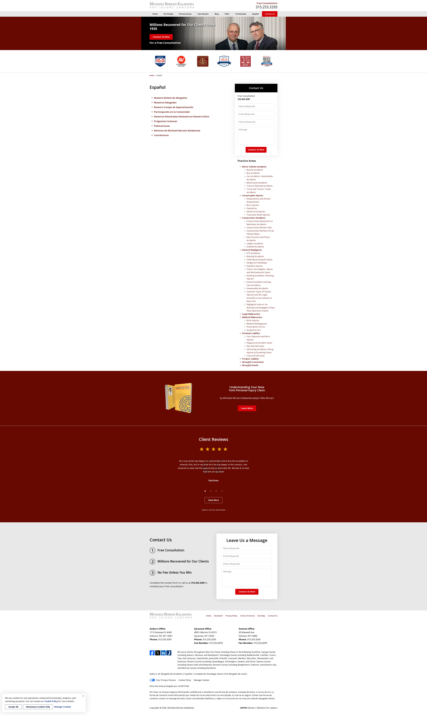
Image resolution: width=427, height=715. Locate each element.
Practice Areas (185, 14)
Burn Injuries (253, 205)
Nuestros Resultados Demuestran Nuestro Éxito (181, 116)
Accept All (13, 706)
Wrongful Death (250, 365)
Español (255, 14)
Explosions (252, 208)
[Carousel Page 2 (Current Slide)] (211, 491)
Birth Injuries (253, 320)
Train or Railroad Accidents (260, 185)
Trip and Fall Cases (256, 355)
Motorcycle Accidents (257, 182)
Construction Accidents (253, 217)
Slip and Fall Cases (255, 346)
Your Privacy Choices (166, 680)
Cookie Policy (184, 680)
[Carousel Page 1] (205, 491)
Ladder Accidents (255, 243)
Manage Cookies (201, 680)
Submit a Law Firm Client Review (213, 510)
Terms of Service (247, 616)
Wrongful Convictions (253, 362)
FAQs (227, 14)
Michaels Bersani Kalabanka (180, 707)
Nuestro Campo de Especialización (173, 107)
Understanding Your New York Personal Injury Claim (247, 388)
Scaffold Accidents (255, 246)
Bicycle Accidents (255, 169)
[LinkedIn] (163, 653)
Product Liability (250, 358)
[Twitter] (157, 653)
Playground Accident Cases (259, 342)
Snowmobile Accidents (257, 288)
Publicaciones (162, 125)
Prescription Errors (256, 326)
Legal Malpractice (251, 314)
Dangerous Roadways (257, 262)
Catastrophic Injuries (252, 195)
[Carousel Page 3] (216, 491)
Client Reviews (213, 439)
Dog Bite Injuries (255, 266)
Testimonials (240, 14)
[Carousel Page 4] (222, 491)
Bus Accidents (253, 173)
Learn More (247, 408)
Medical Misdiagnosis (257, 323)
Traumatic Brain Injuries (258, 214)
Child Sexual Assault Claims (259, 259)
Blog (217, 14)
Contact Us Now (161, 36)
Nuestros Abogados (165, 102)
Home (155, 14)
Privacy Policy (231, 616)
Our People (168, 14)
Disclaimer (218, 616)
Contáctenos (161, 135)
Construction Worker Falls (259, 227)
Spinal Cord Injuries (256, 211)
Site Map (261, 616)
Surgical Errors (254, 330)
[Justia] (168, 653)
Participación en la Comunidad (172, 111)
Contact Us (270, 14)
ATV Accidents (253, 253)
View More (213, 500)
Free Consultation (267, 3)
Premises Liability (251, 333)
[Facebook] (152, 653)
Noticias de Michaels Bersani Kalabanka (177, 130)
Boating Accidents (255, 256)
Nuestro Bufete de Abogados (170, 97)
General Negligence (252, 250)
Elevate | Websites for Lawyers (258, 707)
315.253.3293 (266, 7)
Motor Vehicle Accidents (254, 166)
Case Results (202, 14)
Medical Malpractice (252, 317)
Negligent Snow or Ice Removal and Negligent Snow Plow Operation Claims (260, 307)
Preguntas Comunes (165, 121)
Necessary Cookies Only (38, 706)
